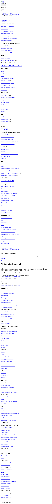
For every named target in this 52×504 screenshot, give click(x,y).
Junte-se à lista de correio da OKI (8, 232)
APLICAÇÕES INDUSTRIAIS (11, 66)
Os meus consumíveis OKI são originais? (9, 52)
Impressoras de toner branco (7, 31)
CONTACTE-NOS (7, 13)
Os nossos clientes (4, 191)
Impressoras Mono (4, 29)
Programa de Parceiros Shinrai (7, 200)
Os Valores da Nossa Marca (6, 210)
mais (2, 205)
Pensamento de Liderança (6, 483)
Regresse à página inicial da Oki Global (11, 276)
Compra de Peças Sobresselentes (7, 144)
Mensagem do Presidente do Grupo (8, 229)
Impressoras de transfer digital (7, 33)
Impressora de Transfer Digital (7, 300)
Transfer (2, 76)
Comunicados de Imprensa (6, 218)
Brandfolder (3, 116)
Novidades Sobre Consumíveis (7, 137)
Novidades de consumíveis (6, 48)
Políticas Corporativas (5, 451)
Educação (3, 99)
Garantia (2, 166)
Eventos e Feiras (4, 474)
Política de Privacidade (5, 488)
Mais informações (4, 258)
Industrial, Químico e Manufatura (8, 97)
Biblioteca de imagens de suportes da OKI (10, 234)
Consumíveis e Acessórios (6, 45)
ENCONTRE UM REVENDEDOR (11, 14)
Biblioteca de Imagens (5, 479)
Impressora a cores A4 (5, 85)
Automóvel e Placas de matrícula (8, 87)
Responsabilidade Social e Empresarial (9, 437)
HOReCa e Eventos (5, 102)
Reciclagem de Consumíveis (7, 50)
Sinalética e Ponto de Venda (6, 361)
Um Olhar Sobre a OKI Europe (7, 186)
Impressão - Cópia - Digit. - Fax (7, 83)
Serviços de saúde (4, 109)
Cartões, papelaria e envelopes (7, 78)
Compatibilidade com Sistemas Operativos (10, 168)
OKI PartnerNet (4, 202)
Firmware (3, 151)
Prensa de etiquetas (5, 95)
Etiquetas (2, 73)
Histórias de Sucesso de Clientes (7, 60)
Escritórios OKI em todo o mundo (8, 434)
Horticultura (3, 106)
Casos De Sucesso (4, 119)
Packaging (3, 71)
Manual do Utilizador (5, 156)
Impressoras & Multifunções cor (7, 26)
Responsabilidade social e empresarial (9, 193)
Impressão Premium (5, 121)
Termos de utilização (5, 486)
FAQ (2, 164)
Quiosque (3, 111)
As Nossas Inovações (5, 212)
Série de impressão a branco (6, 298)
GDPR (2, 458)
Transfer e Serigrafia (5, 356)
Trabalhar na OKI (4, 441)
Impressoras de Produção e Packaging (9, 38)
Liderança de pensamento (6, 227)
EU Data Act (3, 158)
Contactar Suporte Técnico (6, 170)
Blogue (2, 220)
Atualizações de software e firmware (8, 175)
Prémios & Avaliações (5, 476)
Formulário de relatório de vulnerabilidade (9, 173)
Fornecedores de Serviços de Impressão (9, 331)
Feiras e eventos (4, 222)
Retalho (2, 104)
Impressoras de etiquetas (6, 36)
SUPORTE (4, 129)
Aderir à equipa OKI (5, 198)
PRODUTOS (5, 21)
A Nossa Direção (4, 432)
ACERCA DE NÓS (7, 181)
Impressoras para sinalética (6, 40)
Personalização (4, 90)
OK (1, 260)
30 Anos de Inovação (5, 188)
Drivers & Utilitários (5, 149)
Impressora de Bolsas (5, 80)
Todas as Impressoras (5, 58)
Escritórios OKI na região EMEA (8, 195)
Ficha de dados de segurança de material (9, 154)
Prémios (2, 225)
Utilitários (3, 123)
